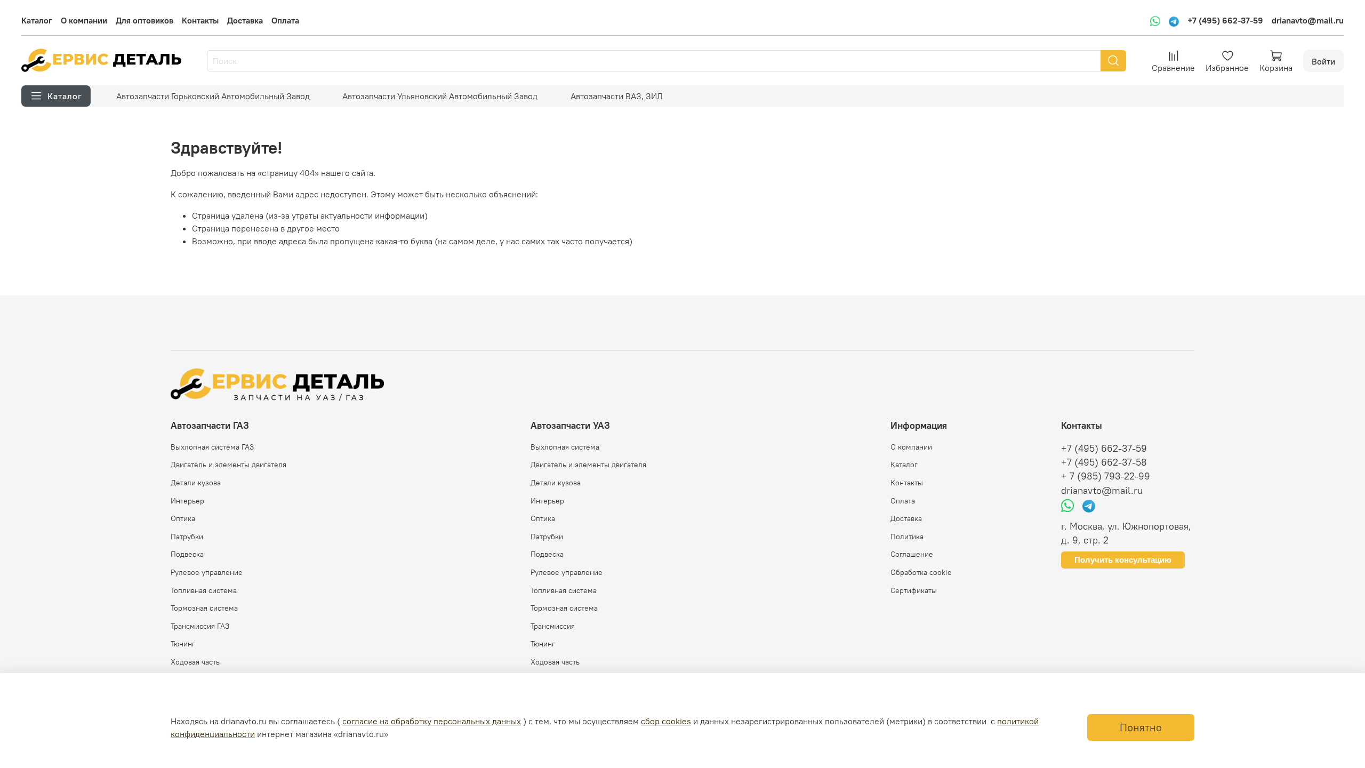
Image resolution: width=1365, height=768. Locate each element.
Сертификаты (913, 590)
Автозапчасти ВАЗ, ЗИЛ (617, 96)
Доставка (245, 20)
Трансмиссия (553, 626)
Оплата (285, 20)
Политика (907, 536)
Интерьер (187, 501)
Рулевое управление (207, 572)
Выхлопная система (565, 447)
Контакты (200, 20)
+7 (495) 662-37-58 (1104, 462)
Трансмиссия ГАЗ (200, 626)
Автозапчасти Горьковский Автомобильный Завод (213, 96)
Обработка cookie (921, 572)
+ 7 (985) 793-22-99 (1105, 476)
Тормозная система (204, 608)
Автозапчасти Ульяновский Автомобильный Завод (439, 96)
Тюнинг (183, 644)
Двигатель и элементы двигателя (228, 464)
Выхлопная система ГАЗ (212, 447)
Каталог (36, 20)
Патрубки (187, 536)
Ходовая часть (195, 662)
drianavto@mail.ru (1308, 20)
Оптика (183, 518)
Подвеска (187, 554)
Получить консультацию (1122, 559)
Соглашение (911, 554)
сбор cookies (666, 721)
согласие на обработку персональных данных (431, 721)
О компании (84, 20)
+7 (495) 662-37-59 (1225, 20)
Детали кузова (196, 482)
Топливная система (204, 590)
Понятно (1141, 727)
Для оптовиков (144, 20)
